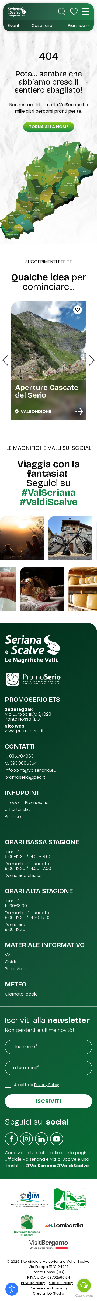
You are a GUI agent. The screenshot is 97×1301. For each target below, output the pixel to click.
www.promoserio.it (24, 731)
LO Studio (55, 1293)
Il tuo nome (23, 1046)
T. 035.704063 (19, 756)
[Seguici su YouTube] (56, 1138)
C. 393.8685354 (21, 763)
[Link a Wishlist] (74, 11)
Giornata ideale (21, 994)
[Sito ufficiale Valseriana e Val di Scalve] (17, 11)
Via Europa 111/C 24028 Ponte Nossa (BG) (28, 717)
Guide (11, 961)
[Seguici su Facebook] (11, 1138)
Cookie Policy (61, 1282)
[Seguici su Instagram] (26, 1138)
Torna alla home (48, 127)
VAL (8, 954)
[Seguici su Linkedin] (41, 1138)
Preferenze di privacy (49, 1288)
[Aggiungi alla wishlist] (77, 309)
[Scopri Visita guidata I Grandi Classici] (79, 411)
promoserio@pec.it (25, 777)
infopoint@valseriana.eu (30, 770)
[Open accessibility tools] (11, 1289)
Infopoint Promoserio (27, 802)
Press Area (15, 968)
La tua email (24, 1067)
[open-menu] (85, 11)
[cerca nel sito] (62, 11)
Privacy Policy (46, 1085)
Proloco (13, 816)
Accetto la (36, 1084)
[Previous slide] (5, 360)
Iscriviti (48, 1101)
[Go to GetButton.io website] (84, 1295)
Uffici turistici (18, 809)
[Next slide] (91, 360)
